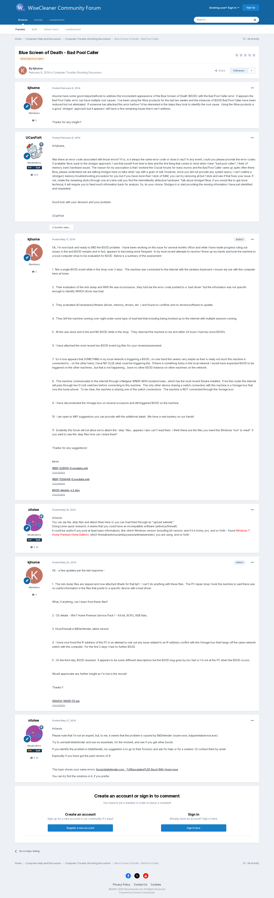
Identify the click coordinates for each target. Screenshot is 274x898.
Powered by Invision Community (137, 892)
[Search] (255, 20)
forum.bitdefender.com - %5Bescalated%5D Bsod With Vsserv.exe (137, 769)
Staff (34, 29)
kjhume (38, 68)
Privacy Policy (121, 884)
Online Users (51, 29)
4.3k (35, 547)
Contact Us (140, 884)
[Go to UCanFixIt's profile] (34, 150)
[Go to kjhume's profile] (23, 70)
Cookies (156, 884)
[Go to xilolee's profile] (34, 522)
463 (35, 174)
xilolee (33, 510)
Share (221, 70)
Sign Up (250, 7)
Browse (22, 19)
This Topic (240, 19)
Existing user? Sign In (223, 7)
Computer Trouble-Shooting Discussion (77, 72)
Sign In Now (193, 827)
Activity (38, 19)
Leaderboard (73, 29)
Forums (20, 29)
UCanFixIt (34, 138)
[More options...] (252, 88)
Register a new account (80, 827)
